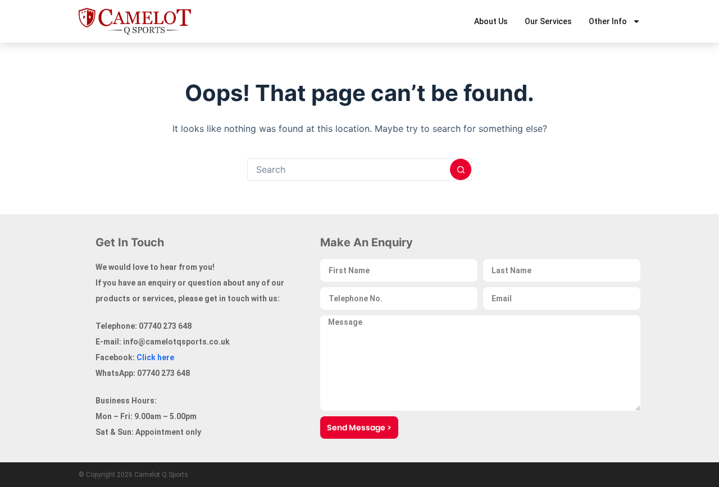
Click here (155, 357)
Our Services (548, 21)
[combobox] (349, 169)
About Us (491, 21)
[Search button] (460, 169)
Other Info (608, 21)
